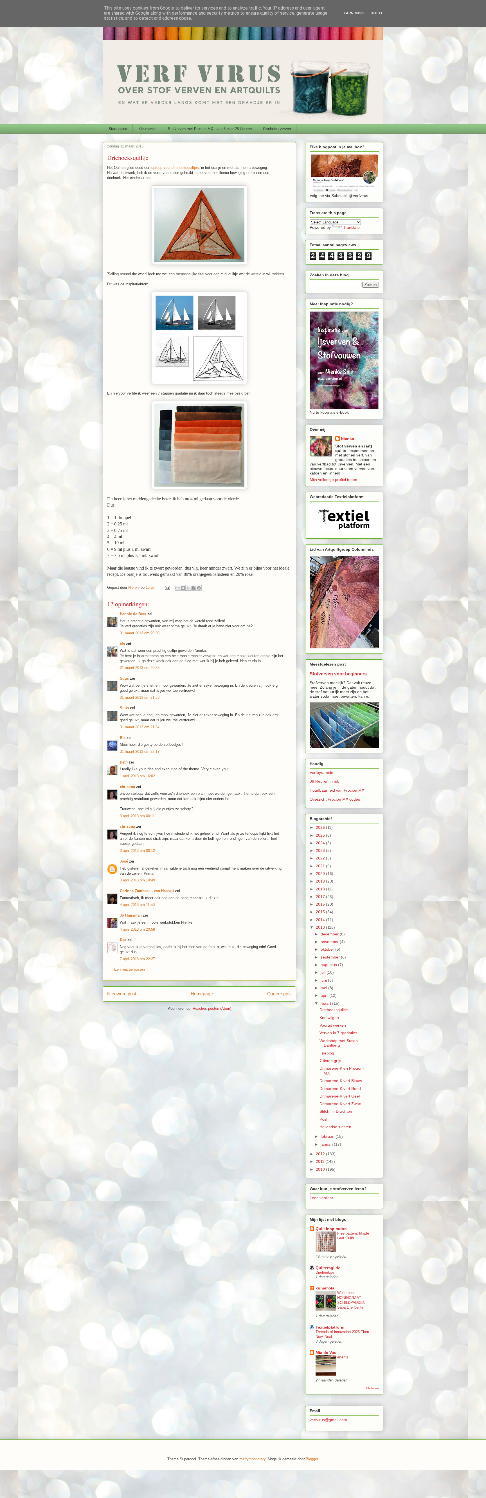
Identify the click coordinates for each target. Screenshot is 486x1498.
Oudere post (279, 993)
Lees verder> (321, 1197)
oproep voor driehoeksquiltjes (175, 167)
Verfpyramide (321, 772)
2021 (321, 866)
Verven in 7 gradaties (338, 1033)
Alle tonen (372, 1388)
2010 (321, 1169)
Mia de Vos (326, 1352)
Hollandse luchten (335, 1127)
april (325, 995)
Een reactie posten (129, 969)
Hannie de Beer (133, 614)
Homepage (202, 993)
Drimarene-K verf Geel (340, 1096)
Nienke (347, 438)
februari (328, 1136)
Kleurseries (147, 129)
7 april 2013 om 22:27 (137, 959)
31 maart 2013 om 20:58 (139, 668)
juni (324, 980)
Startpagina (118, 129)
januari (327, 1144)
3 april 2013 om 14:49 (137, 880)
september (331, 957)
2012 (321, 1154)
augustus (329, 964)
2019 (321, 881)
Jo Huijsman (131, 915)
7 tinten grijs (330, 1060)
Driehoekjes (325, 1272)
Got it (376, 13)
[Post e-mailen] (167, 587)
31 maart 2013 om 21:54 (139, 727)
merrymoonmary (252, 1459)
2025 (321, 835)
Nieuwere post (121, 993)
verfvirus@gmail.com (328, 1420)
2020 (321, 873)
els (122, 644)
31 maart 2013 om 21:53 (139, 697)
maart (326, 1003)
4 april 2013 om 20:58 (137, 929)
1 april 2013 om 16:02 (137, 776)
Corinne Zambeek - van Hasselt (147, 891)
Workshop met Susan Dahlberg (339, 1043)
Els (122, 738)
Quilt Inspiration (331, 1228)
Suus (124, 678)
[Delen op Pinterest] (199, 588)
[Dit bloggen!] (183, 588)
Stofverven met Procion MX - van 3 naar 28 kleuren (210, 129)
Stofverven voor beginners (338, 673)
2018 (321, 889)
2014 (321, 919)
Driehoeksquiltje (334, 1009)
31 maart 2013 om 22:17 (139, 751)
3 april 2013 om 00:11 (137, 816)
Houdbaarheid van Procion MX (337, 790)
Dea (123, 940)
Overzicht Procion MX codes (335, 799)
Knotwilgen (329, 1017)
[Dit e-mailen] (177, 588)
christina (127, 787)
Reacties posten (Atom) (212, 1008)
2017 (321, 896)
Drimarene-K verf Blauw (341, 1080)
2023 (321, 850)
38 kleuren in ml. (324, 781)
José (124, 861)
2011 (320, 1161)
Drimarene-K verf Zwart (340, 1103)
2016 (321, 904)
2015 (321, 912)
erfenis (342, 1357)
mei (324, 988)
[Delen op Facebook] (193, 588)
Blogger (312, 1459)
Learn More (353, 13)
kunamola (325, 1288)
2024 (321, 843)
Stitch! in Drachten (336, 1111)
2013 (321, 927)
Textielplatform (330, 1327)
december (330, 934)
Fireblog (327, 1053)
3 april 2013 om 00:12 (137, 850)
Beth (124, 762)
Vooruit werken (333, 1025)
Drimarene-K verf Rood (340, 1088)
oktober (328, 949)
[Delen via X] (188, 588)
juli (324, 972)
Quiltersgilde (328, 1268)
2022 (321, 858)
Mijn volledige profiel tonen (333, 479)
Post (323, 1119)
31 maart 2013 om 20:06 (139, 633)
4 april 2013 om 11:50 (137, 905)
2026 (321, 827)
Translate (351, 227)
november (330, 941)
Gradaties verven (277, 129)
